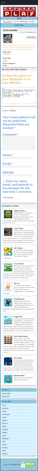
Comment (11, 134)
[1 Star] (19, 32)
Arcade (5, 65)
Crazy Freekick (19, 264)
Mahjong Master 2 (20, 211)
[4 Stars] (23, 32)
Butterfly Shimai (19, 375)
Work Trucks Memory (21, 336)
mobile (5, 61)
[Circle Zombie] (8, 38)
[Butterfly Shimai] (8, 379)
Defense (4, 420)
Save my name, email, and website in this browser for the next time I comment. (18, 186)
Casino (4, 417)
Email (8, 163)
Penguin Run (18, 316)
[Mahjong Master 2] (8, 214)
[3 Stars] (22, 32)
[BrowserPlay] (19, 12)
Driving (4, 426)
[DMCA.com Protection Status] (28, 464)
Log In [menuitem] (3, 2)
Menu (19, 18)
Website (8, 172)
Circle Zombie (10, 30)
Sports (4, 450)
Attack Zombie (18, 228)
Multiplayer (5, 438)
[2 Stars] (21, 32)
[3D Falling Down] (8, 302)
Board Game (6, 414)
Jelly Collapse (18, 248)
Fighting (4, 432)
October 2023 (6, 393)
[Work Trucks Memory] (8, 339)
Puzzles (4, 444)
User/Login (19, 25)
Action (4, 405)
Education (5, 429)
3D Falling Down (19, 299)
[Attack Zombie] (8, 232)
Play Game (31, 37)
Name (8, 155)
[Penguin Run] (8, 320)
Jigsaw (4, 435)
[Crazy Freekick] (8, 267)
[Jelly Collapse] (8, 251)
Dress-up (5, 423)
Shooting (4, 447)
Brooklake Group (16, 464)
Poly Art (16, 283)
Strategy (4, 453)
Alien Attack (18, 358)
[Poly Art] (8, 286)
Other (3, 441)
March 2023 (5, 396)
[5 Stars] (24, 32)
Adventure (5, 408)
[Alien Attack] (8, 361)
